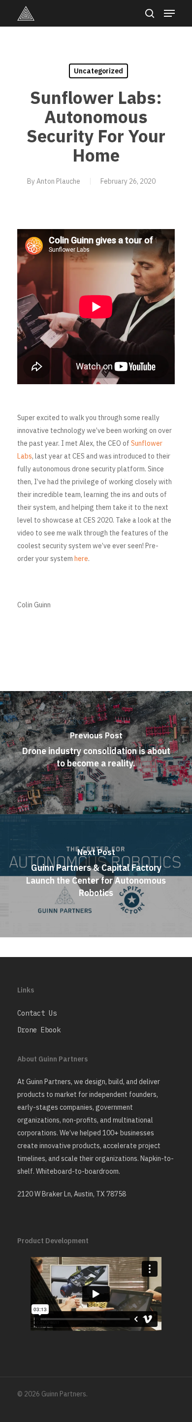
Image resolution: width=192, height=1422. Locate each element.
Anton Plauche (58, 181)
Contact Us (37, 1013)
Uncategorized (98, 70)
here (81, 558)
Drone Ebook (39, 1029)
